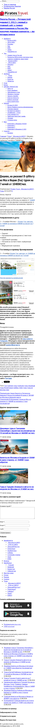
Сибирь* (9, 70)
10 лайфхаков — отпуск (13, 112)
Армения (9, 77)
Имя (1, 522)
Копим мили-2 (11, 125)
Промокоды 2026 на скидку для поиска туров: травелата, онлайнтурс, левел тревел (20, 58)
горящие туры (22, 386)
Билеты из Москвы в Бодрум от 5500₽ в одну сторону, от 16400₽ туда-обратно (17, 459)
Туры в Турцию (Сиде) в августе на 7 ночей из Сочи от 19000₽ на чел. (17, 679)
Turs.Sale (8, 378)
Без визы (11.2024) (12, 105)
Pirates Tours (15, 189)
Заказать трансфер (12, 96)
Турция (9, 75)
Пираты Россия (9, 8)
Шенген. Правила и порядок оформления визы (20, 107)
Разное (6, 577)
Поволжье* (10, 64)
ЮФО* (9, 68)
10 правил (10, 118)
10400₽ (32, 200)
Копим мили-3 (11, 127)
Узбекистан (10, 81)
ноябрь (16, 388)
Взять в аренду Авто (13, 101)
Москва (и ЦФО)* (12, 61)
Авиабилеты (7, 38)
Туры (5, 53)
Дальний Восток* (12, 72)
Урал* (8, 66)
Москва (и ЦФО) (11, 40)
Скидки (6, 579)
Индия (6, 388)
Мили (5, 122)
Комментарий (6, 506)
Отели (5, 83)
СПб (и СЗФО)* (11, 63)
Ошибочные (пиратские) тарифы (16, 116)
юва (7, 390)
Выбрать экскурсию (12, 100)
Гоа (5, 386)
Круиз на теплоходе (13, 98)
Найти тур (10, 88)
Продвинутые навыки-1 (14, 111)
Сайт (2, 529)
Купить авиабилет (12, 90)
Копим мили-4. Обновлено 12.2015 (16, 129)
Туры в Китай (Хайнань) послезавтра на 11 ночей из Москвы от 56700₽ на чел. (18, 673)
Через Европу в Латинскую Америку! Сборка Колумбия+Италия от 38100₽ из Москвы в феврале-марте (17, 395)
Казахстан (10, 79)
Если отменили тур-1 (13, 114)
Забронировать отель (13, 92)
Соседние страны (13, 555)
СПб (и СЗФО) (11, 42)
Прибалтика (11, 551)
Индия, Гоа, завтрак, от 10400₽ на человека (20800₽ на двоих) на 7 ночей (16, 224)
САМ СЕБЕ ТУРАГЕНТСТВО (11, 87)
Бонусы (6, 85)
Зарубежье (7, 74)
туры (25, 388)
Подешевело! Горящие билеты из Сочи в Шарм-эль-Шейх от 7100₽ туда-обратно (19, 702)
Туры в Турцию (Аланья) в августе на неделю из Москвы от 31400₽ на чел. (17, 488)
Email (2, 525)
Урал (8, 46)
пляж (21, 388)
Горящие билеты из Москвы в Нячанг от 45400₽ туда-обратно (18, 697)
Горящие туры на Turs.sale (14, 55)
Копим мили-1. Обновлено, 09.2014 (17, 124)
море (11, 388)
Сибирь (9, 50)
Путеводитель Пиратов (12, 6)
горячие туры (12, 386)
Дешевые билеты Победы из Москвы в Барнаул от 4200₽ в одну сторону (18, 691)
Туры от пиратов (10, 4)
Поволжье (10, 44)
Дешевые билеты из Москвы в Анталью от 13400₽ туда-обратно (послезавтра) (18, 667)
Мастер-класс (9, 573)
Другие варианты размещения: (11, 278)
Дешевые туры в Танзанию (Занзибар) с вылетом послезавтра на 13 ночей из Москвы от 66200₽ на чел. (17, 430)
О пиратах (6, 131)
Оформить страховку (13, 94)
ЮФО (8, 48)
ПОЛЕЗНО (6, 103)
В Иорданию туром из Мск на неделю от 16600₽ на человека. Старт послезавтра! (15, 401)
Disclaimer (10, 133)
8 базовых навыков (12, 109)
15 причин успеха (12, 120)
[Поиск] (0, 1)
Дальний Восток (12, 51)
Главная (3, 136)
